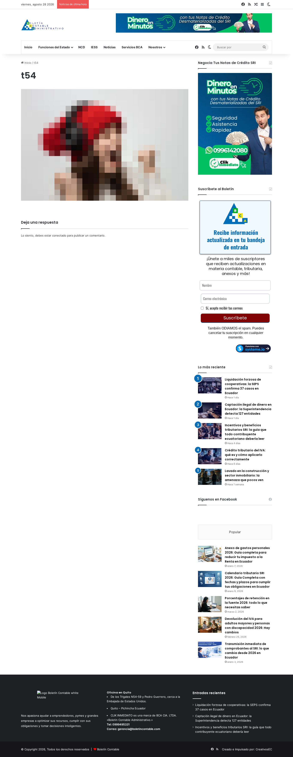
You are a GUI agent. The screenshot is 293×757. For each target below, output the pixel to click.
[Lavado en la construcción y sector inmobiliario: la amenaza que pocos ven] (210, 477)
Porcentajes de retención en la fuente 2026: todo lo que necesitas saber (247, 602)
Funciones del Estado (54, 47)
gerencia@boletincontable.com (139, 729)
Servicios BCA (132, 47)
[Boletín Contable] (42, 25)
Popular (235, 532)
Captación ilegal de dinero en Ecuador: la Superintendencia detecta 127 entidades (248, 409)
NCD (81, 47)
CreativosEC (264, 749)
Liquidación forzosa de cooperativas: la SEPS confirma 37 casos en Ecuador (243, 386)
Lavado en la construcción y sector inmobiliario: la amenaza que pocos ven (247, 475)
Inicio (28, 47)
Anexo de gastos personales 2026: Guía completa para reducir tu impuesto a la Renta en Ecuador (247, 555)
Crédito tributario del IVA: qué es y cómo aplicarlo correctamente (245, 454)
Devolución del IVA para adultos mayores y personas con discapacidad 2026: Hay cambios (247, 625)
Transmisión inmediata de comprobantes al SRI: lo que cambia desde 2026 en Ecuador (247, 651)
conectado (59, 235)
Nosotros (155, 47)
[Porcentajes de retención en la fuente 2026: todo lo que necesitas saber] (210, 604)
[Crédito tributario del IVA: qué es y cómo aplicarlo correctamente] (210, 456)
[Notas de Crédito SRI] (235, 173)
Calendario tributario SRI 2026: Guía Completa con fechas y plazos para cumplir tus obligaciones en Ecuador (247, 580)
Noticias (110, 47)
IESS (94, 47)
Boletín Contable (108, 749)
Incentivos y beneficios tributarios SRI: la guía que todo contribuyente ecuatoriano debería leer (245, 432)
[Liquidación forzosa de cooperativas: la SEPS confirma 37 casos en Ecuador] (210, 385)
